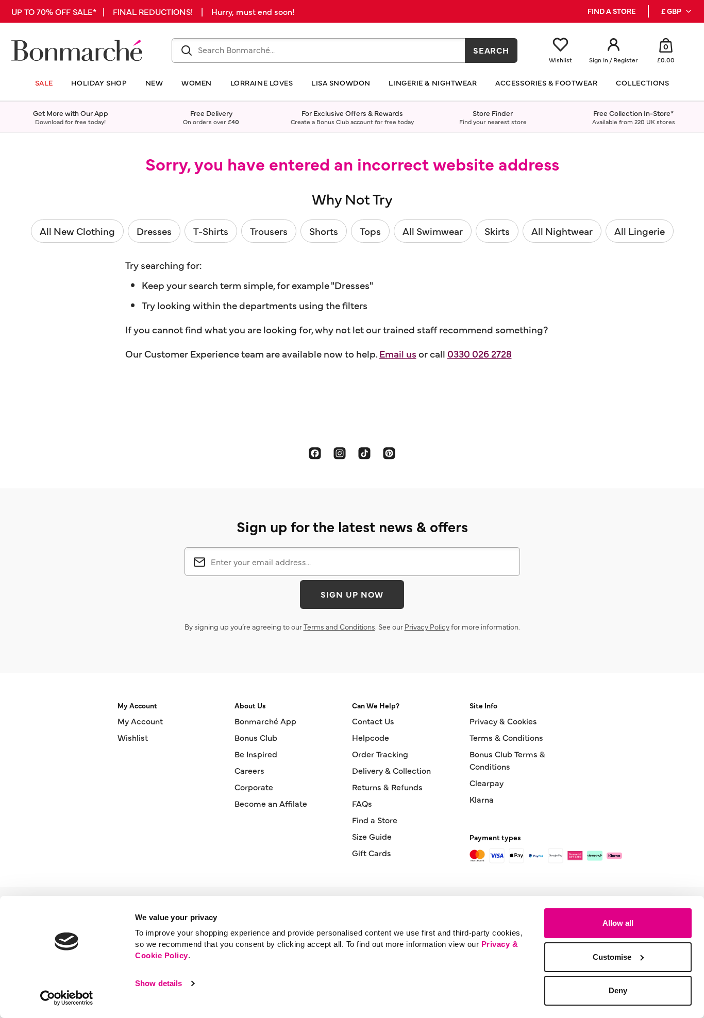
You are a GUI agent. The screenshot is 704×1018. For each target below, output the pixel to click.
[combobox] (318, 50)
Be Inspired (255, 753)
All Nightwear (562, 230)
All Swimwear (433, 230)
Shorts (323, 230)
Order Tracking (380, 753)
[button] (677, 11)
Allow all (617, 923)
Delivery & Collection (391, 770)
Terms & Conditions (506, 737)
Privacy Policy (427, 626)
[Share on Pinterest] (389, 453)
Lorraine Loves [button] (261, 83)
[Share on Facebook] (315, 453)
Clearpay (487, 782)
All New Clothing (77, 230)
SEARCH (491, 50)
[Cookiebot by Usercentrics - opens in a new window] (67, 998)
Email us (397, 353)
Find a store (611, 11)
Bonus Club (255, 737)
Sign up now (352, 594)
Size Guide (372, 836)
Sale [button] (44, 83)
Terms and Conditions (339, 626)
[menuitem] (677, 11)
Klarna (482, 799)
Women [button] (196, 83)
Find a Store (374, 819)
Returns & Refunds (387, 786)
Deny (618, 990)
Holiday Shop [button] (99, 83)
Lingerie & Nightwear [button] (433, 83)
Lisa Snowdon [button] (341, 83)
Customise (612, 957)
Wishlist (133, 737)
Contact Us (373, 720)
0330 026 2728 (479, 353)
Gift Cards (371, 852)
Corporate (253, 786)
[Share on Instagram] (339, 453)
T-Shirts (210, 230)
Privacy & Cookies (503, 720)
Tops (370, 230)
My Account (140, 720)
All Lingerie (639, 230)
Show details (158, 983)
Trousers (269, 230)
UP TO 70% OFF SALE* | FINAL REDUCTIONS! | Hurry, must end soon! (152, 11)
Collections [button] (642, 83)
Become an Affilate (270, 803)
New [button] (154, 83)
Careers (249, 770)
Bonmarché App (265, 720)
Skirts (497, 230)
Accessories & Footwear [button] (546, 83)
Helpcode (370, 737)
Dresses (154, 230)
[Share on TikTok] (364, 453)
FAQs (362, 803)
